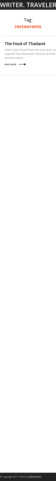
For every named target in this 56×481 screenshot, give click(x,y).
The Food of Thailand (25, 43)
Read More (10, 64)
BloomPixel (35, 476)
